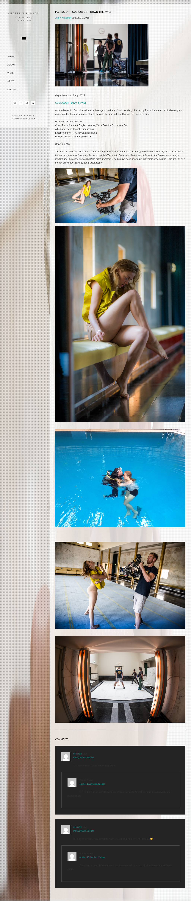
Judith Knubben (24, 13)
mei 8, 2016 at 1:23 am (83, 831)
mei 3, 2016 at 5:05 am (83, 757)
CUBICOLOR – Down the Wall (70, 103)
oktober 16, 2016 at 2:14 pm (92, 784)
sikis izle (77, 753)
